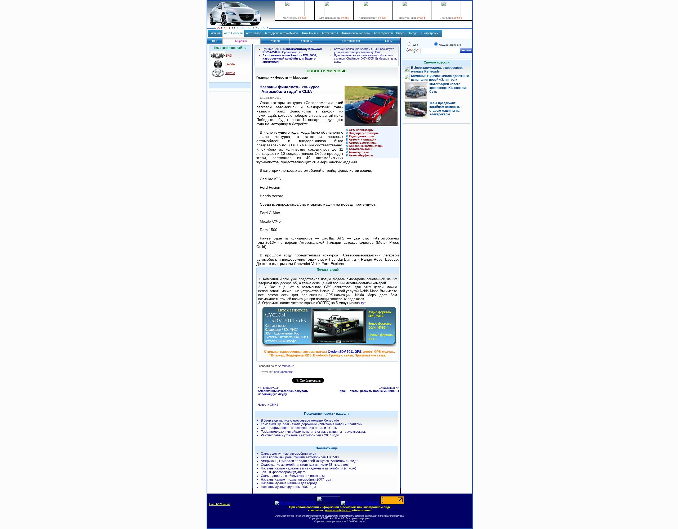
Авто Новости (233, 33)
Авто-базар (253, 33)
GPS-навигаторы (334, 17)
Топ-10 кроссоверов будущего (283, 472)
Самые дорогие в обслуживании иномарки (293, 476)
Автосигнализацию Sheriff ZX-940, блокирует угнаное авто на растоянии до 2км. (364, 50)
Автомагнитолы (360, 149)
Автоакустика (359, 152)
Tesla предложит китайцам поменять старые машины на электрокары (314, 431)
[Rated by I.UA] (328, 503)
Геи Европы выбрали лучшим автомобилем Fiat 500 (300, 457)
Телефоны (451, 17)
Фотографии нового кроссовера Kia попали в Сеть (299, 428)
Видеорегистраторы (363, 133)
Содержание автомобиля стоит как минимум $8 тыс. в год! (305, 465)
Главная (215, 33)
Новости (281, 77)
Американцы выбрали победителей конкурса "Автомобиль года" (309, 461)
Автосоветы (330, 33)
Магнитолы (294, 17)
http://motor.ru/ (283, 371)
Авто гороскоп (383, 33)
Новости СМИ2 (268, 404)
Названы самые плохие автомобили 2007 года (296, 479)
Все (214, 40)
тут (363, 303)
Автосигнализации (362, 139)
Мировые (300, 77)
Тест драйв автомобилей (281, 33)
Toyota (230, 73)
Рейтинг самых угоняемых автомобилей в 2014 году (300, 435)
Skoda (230, 64)
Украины (307, 40)
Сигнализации (372, 17)
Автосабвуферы (361, 155)
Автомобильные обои (355, 33)
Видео (400, 33)
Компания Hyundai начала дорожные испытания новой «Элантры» (312, 424)
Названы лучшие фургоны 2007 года (288, 487)
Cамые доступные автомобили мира (288, 453)
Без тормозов (351, 40)
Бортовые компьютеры (366, 145)
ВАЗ (228, 55)
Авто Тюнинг (309, 33)
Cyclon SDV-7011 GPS (344, 352)
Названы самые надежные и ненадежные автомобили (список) (308, 468)
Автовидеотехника (362, 142)
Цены (388, 40)
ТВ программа (430, 33)
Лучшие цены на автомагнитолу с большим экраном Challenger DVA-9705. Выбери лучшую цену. (365, 58)
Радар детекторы (361, 136)
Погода (412, 33)
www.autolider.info (338, 510)
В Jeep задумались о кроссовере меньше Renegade (300, 420)
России (275, 40)
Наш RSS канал (219, 504)
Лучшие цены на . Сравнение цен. (292, 50)
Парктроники (412, 17)
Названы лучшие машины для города (289, 483)
